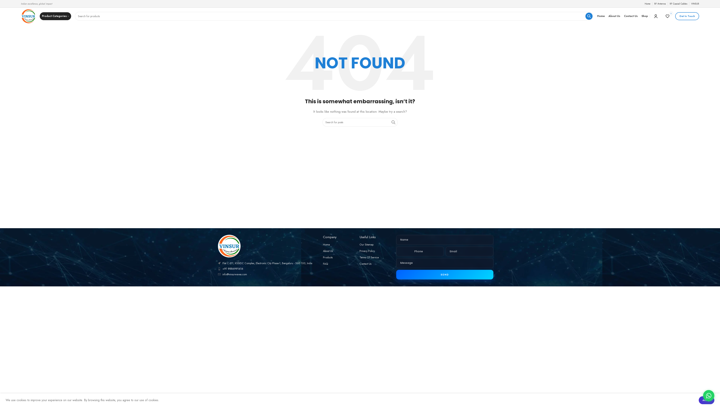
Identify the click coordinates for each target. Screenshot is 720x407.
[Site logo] (28, 16)
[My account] (656, 16)
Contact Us (365, 264)
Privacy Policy (367, 251)
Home (326, 244)
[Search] (589, 16)
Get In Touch (687, 16)
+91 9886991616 (232, 269)
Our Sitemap (366, 244)
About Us (328, 251)
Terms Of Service (369, 257)
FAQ (325, 264)
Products (328, 257)
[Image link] (229, 246)
